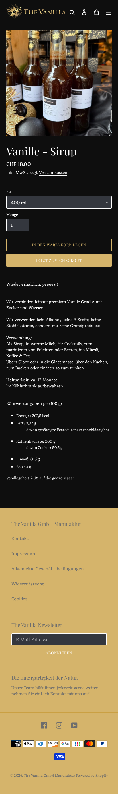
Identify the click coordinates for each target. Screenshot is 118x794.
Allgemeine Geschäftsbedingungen (47, 568)
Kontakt (20, 538)
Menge (12, 214)
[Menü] (108, 11)
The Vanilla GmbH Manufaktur (49, 775)
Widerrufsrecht (27, 583)
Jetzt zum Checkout (59, 260)
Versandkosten (53, 172)
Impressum (23, 553)
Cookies (19, 598)
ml (8, 191)
